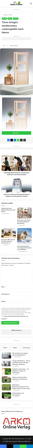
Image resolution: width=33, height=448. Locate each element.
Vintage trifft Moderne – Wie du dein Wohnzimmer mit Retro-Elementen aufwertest (21, 362)
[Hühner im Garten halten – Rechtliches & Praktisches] (6, 379)
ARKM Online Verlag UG (11, 441)
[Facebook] (8, 140)
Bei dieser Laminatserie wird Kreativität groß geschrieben (24, 221)
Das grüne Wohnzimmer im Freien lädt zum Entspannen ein (8, 241)
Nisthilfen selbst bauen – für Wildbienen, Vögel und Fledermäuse (20, 370)
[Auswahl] (31, 4)
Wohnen (16, 18)
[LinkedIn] (15, 140)
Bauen (9, 18)
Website (3, 301)
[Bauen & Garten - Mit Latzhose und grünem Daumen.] (16, 3)
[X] (11, 140)
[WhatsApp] (18, 140)
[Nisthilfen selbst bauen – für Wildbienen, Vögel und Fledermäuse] (6, 371)
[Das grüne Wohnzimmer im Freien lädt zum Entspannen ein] (8, 233)
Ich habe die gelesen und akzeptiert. (14, 317)
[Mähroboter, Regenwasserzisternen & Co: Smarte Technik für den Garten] (6, 387)
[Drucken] (24, 140)
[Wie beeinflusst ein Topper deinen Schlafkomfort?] (6, 355)
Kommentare (26, 347)
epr (4, 45)
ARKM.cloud (27, 441)
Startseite (5, 15)
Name (3, 287)
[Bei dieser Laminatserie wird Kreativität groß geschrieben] (24, 213)
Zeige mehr (16, 133)
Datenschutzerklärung (5, 309)
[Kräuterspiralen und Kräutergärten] (6, 395)
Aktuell (10, 15)
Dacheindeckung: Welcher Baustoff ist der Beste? (8, 210)
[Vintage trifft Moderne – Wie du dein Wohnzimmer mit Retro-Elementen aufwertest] (6, 363)
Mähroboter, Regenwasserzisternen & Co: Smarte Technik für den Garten (21, 386)
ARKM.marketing (16, 9)
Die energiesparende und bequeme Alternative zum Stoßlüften (24, 247)
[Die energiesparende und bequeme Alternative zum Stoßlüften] (24, 236)
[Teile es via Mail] (21, 140)
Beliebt (15, 347)
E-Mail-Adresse (5, 294)
